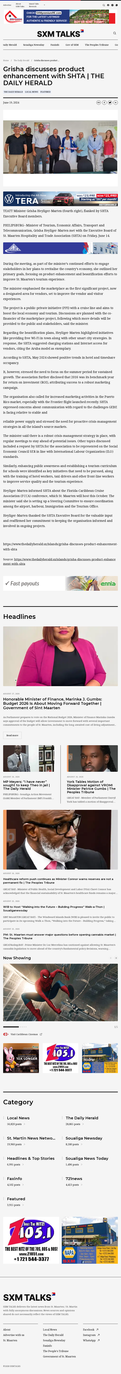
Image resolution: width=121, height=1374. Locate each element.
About (6, 1329)
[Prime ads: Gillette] (60, 1058)
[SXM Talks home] (60, 33)
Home (6, 60)
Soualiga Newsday (33, 44)
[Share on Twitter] (110, 102)
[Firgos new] (100, 1058)
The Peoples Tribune (97, 44)
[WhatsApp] (116, 5)
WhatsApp (89, 1340)
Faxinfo (55, 44)
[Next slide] (116, 958)
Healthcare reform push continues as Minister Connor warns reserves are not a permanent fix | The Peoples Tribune (58, 880)
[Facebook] (108, 5)
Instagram (89, 1335)
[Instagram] (112, 5)
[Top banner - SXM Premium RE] (60, 17)
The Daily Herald (21, 60)
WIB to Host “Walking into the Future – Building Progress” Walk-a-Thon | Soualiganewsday (53, 908)
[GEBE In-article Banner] (60, 248)
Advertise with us (13, 1335)
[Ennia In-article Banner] (60, 583)
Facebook (88, 1329)
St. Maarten (10, 1340)
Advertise (7, 5)
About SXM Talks (20, 5)
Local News (31, 92)
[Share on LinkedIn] (115, 102)
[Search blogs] (103, 5)
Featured (45, 92)
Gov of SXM (72, 44)
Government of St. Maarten (59, 1356)
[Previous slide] (111, 958)
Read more (14, 735)
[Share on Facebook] (104, 102)
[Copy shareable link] (98, 102)
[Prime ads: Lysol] (21, 1058)
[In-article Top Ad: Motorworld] (60, 198)
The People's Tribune (56, 1351)
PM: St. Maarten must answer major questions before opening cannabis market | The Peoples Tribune (59, 936)
